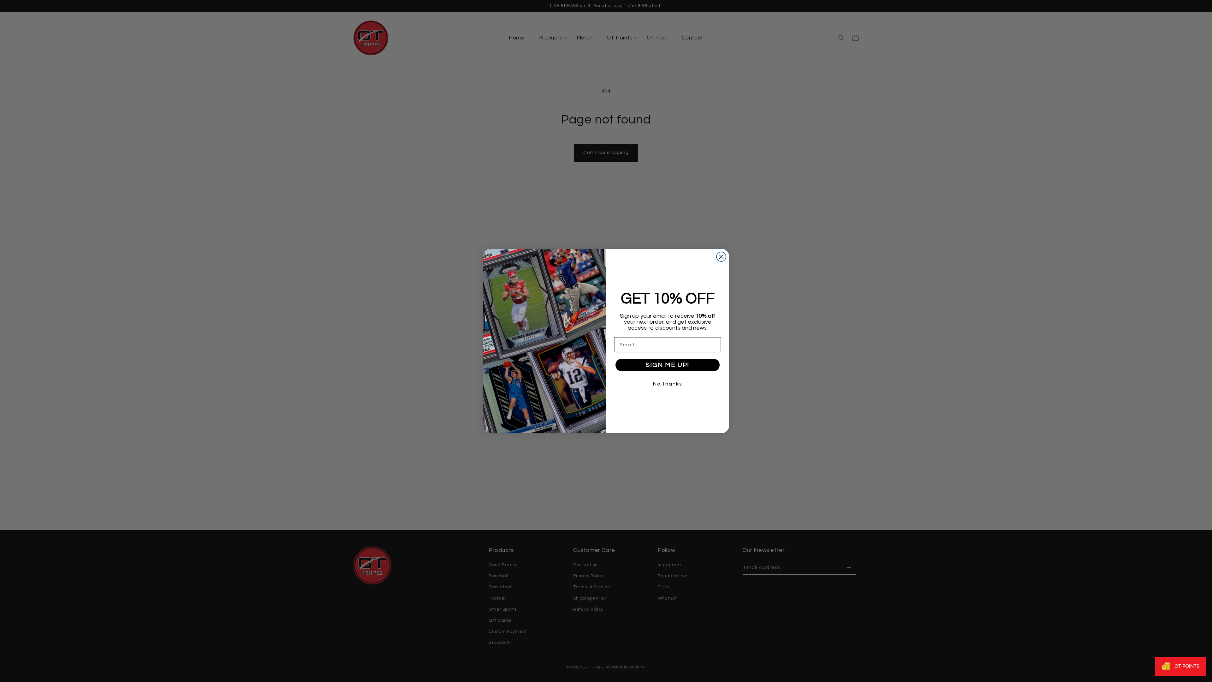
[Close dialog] (721, 256)
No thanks (667, 383)
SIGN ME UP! (667, 365)
